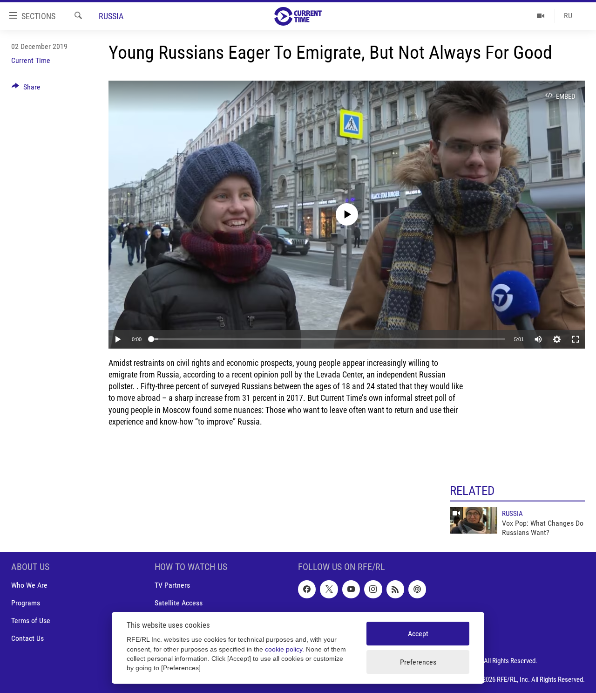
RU (568, 15)
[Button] (26, 89)
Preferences (418, 662)
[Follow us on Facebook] (307, 589)
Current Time (30, 60)
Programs (25, 602)
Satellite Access (179, 602)
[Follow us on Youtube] (351, 589)
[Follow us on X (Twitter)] (329, 589)
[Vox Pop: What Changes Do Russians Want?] (473, 520)
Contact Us (27, 638)
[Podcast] (417, 589)
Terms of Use (30, 620)
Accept (418, 633)
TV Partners (172, 585)
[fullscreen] (575, 339)
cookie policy (283, 649)
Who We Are (29, 585)
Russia (111, 16)
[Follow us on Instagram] (373, 589)
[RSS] (395, 589)
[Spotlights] (541, 15)
